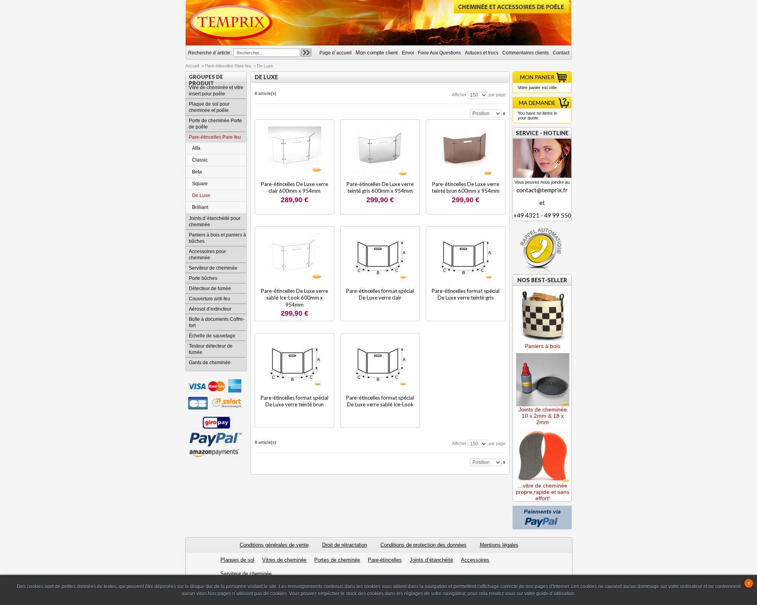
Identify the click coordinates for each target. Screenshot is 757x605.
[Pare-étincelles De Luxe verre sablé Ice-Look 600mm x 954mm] (294, 256)
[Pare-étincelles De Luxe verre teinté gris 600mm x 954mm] (380, 149)
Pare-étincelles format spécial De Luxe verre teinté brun (294, 401)
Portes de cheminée (337, 560)
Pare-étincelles (385, 560)
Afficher (459, 94)
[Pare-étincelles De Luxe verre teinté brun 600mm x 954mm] (465, 149)
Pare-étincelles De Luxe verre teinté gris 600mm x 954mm (380, 187)
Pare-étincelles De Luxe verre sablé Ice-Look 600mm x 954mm (294, 298)
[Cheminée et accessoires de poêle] (231, 22)
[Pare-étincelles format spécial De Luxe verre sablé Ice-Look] (380, 362)
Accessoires (475, 560)
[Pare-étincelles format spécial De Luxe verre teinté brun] (294, 362)
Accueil (192, 65)
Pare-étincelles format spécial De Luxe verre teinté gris (466, 294)
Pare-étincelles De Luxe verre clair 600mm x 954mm (294, 187)
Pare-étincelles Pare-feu (228, 65)
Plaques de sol (237, 560)
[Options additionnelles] (542, 509)
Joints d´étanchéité (431, 560)
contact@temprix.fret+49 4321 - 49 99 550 (542, 202)
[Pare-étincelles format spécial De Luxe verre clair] (380, 256)
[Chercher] (306, 52)
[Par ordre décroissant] (504, 113)
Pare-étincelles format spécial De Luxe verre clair (380, 294)
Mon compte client (377, 53)
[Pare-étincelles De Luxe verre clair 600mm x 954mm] (294, 149)
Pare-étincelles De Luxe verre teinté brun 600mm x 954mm (466, 187)
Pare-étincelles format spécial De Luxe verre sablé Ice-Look (380, 401)
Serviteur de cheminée (246, 574)
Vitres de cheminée (284, 560)
